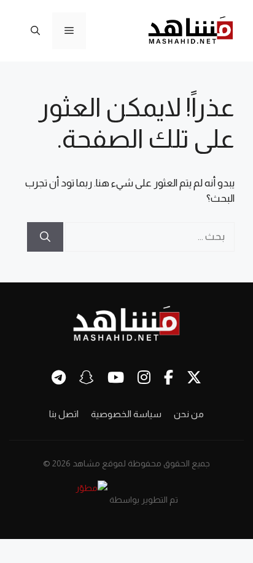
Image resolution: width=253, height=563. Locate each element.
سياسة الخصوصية (126, 414)
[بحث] (45, 237)
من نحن (189, 414)
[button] (35, 30)
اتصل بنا (64, 414)
